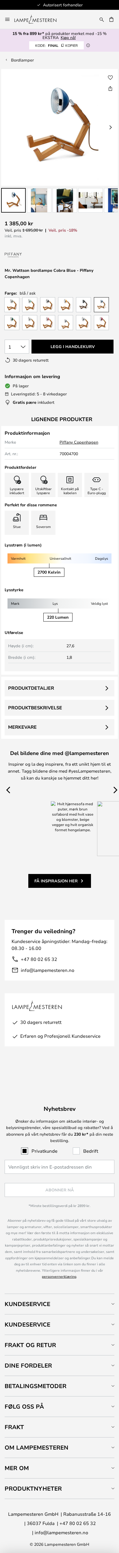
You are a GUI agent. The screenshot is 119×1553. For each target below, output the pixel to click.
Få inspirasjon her (56, 881)
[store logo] (39, 19)
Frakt (14, 1427)
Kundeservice (27, 1304)
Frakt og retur (30, 1345)
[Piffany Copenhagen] (28, 255)
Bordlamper (22, 60)
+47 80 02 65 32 (39, 959)
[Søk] (101, 19)
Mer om (17, 1468)
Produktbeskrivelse (35, 707)
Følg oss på (24, 1406)
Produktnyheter (33, 1488)
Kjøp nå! (68, 37)
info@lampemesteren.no (47, 970)
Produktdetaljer (31, 688)
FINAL (56, 45)
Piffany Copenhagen (79, 442)
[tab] (59, 1304)
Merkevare (22, 727)
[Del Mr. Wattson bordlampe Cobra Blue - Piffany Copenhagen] (110, 88)
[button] (13, 200)
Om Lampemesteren (36, 1447)
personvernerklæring (59, 1276)
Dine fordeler (28, 1365)
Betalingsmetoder (35, 1386)
